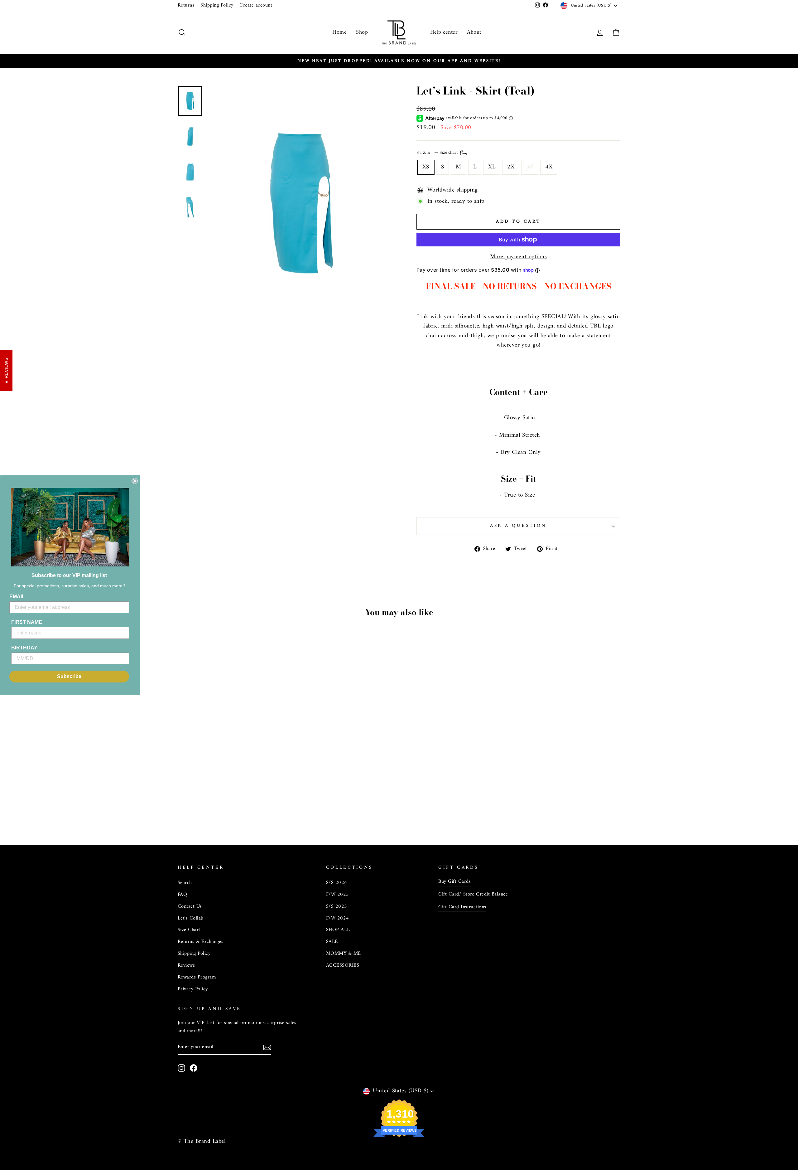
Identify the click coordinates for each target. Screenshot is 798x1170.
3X (529, 167)
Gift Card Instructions (462, 907)
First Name (26, 622)
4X (548, 167)
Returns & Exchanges (200, 941)
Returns (186, 5)
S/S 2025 (336, 906)
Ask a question (518, 526)
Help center (444, 32)
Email (17, 596)
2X (510, 167)
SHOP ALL (338, 929)
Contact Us (190, 906)
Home (339, 32)
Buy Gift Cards (454, 881)
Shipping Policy (216, 5)
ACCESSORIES (342, 965)
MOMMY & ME (343, 953)
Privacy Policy (193, 989)
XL (491, 167)
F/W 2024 (337, 918)
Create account (255, 5)
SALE (332, 941)
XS (425, 167)
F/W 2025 (337, 894)
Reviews (186, 965)
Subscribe (69, 676)
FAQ (182, 894)
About (474, 32)
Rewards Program (197, 977)
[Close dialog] (135, 481)
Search (185, 882)
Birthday (24, 647)
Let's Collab (191, 918)
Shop (362, 32)
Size (437, 153)
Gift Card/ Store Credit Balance (473, 894)
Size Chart (189, 929)
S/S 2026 (336, 882)
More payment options (518, 257)
